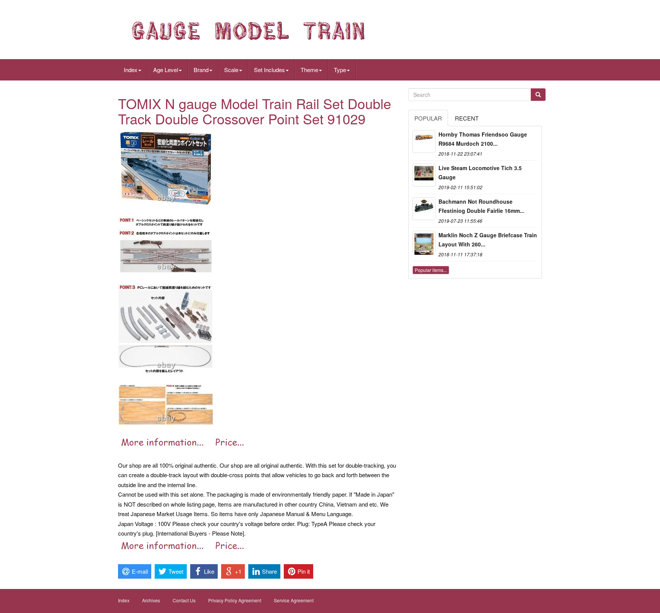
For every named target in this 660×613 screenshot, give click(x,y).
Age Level (165, 70)
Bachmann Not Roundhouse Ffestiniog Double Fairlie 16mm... (481, 206)
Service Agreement (294, 600)
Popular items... (431, 270)
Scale (231, 70)
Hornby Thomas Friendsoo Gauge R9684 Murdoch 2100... (482, 138)
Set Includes (269, 70)
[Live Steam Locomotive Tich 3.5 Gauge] (423, 175)
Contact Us (184, 600)
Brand (201, 70)
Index (131, 70)
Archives (151, 600)
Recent (467, 118)
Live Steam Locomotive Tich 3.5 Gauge (480, 172)
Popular (428, 118)
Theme (309, 70)
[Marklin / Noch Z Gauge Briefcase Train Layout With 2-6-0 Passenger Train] (423, 242)
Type (340, 70)
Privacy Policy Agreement (234, 600)
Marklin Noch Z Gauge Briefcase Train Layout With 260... (487, 239)
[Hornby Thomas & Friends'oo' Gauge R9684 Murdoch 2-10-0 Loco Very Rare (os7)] (423, 141)
